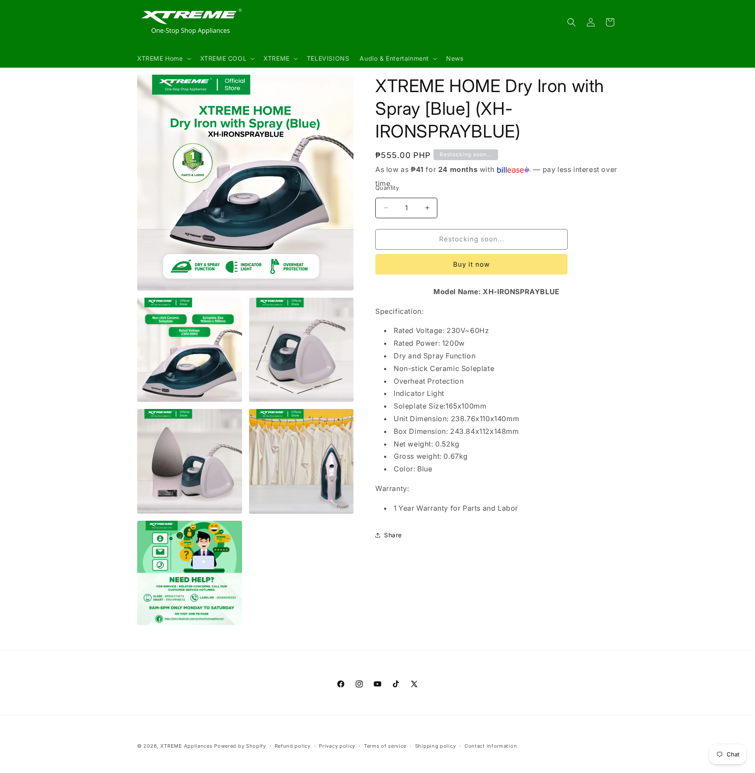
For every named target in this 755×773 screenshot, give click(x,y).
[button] (163, 58)
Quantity (387, 187)
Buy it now (471, 264)
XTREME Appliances (186, 746)
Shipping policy (435, 745)
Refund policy (293, 745)
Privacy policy (337, 745)
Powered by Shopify (240, 746)
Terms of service (385, 745)
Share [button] (393, 535)
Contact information (490, 745)
